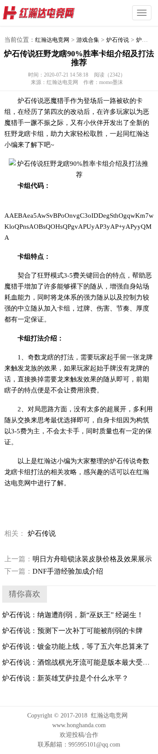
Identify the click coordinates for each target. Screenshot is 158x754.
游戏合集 (87, 40)
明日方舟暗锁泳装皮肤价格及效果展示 (78, 559)
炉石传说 (117, 40)
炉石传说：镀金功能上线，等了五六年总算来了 (76, 646)
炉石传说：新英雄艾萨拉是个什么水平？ (65, 678)
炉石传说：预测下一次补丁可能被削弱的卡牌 (72, 630)
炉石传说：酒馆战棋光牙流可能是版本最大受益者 (79, 662)
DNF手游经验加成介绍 (53, 571)
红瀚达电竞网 (55, 13)
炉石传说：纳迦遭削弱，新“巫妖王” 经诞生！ (73, 615)
